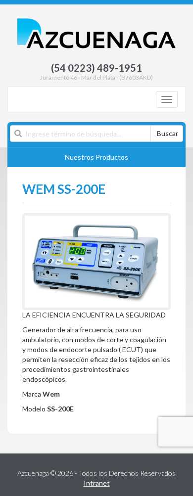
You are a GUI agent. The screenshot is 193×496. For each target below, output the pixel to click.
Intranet (97, 483)
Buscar (167, 133)
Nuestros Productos (96, 157)
